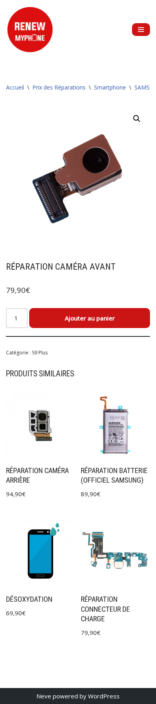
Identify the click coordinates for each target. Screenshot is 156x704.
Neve (43, 696)
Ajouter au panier (90, 318)
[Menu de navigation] (141, 29)
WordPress (104, 696)
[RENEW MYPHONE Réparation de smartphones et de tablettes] (30, 30)
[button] (137, 118)
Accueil (15, 87)
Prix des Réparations (59, 87)
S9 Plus (40, 352)
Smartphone (110, 87)
